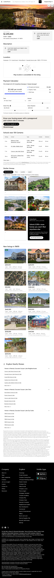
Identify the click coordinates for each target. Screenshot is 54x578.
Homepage (5, 60)
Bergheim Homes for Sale (10, 403)
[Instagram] (3, 527)
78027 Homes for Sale (9, 422)
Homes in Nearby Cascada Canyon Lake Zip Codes (19, 410)
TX (10, 60)
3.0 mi (46, 141)
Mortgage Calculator (24, 493)
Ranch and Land (23, 516)
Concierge (21, 473)
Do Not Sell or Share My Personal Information (13, 531)
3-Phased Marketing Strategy (26, 479)
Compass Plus (22, 497)
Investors (4, 479)
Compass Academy (24, 495)
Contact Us (4, 486)
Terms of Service (29, 531)
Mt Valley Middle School (17, 146)
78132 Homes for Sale (9, 424)
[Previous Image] (6, 183)
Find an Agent (22, 491)
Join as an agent (6, 482)
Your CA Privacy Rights (38, 534)
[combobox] (25, 1)
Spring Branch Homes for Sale (10, 392)
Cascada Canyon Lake (31, 60)
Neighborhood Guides (24, 504)
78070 (20, 38)
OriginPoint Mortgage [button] (20, 84)
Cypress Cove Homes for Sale (10, 380)
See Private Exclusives (36, 237)
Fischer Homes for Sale (9, 395)
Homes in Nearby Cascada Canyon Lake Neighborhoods (21, 368)
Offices (3, 488)
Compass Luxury (23, 488)
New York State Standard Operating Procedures (12, 567)
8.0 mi (46, 151)
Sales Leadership (6, 477)
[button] (1, 1)
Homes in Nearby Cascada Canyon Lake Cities (18, 389)
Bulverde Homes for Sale (9, 401)
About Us (4, 473)
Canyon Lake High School (17, 151)
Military (21, 513)
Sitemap (21, 522)
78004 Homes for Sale (9, 416)
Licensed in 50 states (7, 575)
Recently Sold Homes (24, 520)
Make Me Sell (22, 486)
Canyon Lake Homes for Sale (10, 398)
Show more (7, 385)
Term (4, 98)
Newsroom (4, 491)
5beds (5, 36)
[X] (8, 527)
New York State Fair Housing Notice (9, 566)
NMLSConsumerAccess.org (25, 574)
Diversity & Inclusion (24, 502)
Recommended (8, 172)
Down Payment (31, 105)
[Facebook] (5, 527)
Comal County (15, 60)
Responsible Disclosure (13, 533)
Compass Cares (23, 500)
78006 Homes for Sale (9, 419)
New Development (23, 506)
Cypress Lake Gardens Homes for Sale (12, 382)
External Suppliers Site (24, 518)
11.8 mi (46, 146)
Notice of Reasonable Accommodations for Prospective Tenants (16, 568)
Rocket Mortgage (32, 84)
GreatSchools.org (25, 162)
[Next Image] (24, 183)
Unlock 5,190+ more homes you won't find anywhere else (38, 226)
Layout (30, 172)
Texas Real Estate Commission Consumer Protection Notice (15, 563)
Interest (30, 98)
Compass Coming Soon (25, 477)
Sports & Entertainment (25, 511)
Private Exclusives (23, 475)
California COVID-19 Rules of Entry (20, 534)
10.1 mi (46, 156)
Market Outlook (23, 482)
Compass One (22, 484)
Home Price (6, 105)
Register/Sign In (48, 1)
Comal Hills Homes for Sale (10, 377)
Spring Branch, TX (14, 38)
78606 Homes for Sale (9, 413)
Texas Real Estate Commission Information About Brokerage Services (17, 562)
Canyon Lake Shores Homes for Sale (12, 371)
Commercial (22, 509)
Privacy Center (37, 531)
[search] (40, 1)
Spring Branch (22, 60)
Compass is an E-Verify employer (27, 533)
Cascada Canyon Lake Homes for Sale (12, 374)
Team (3, 475)
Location (23, 172)
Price (16, 172)
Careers (4, 484)
